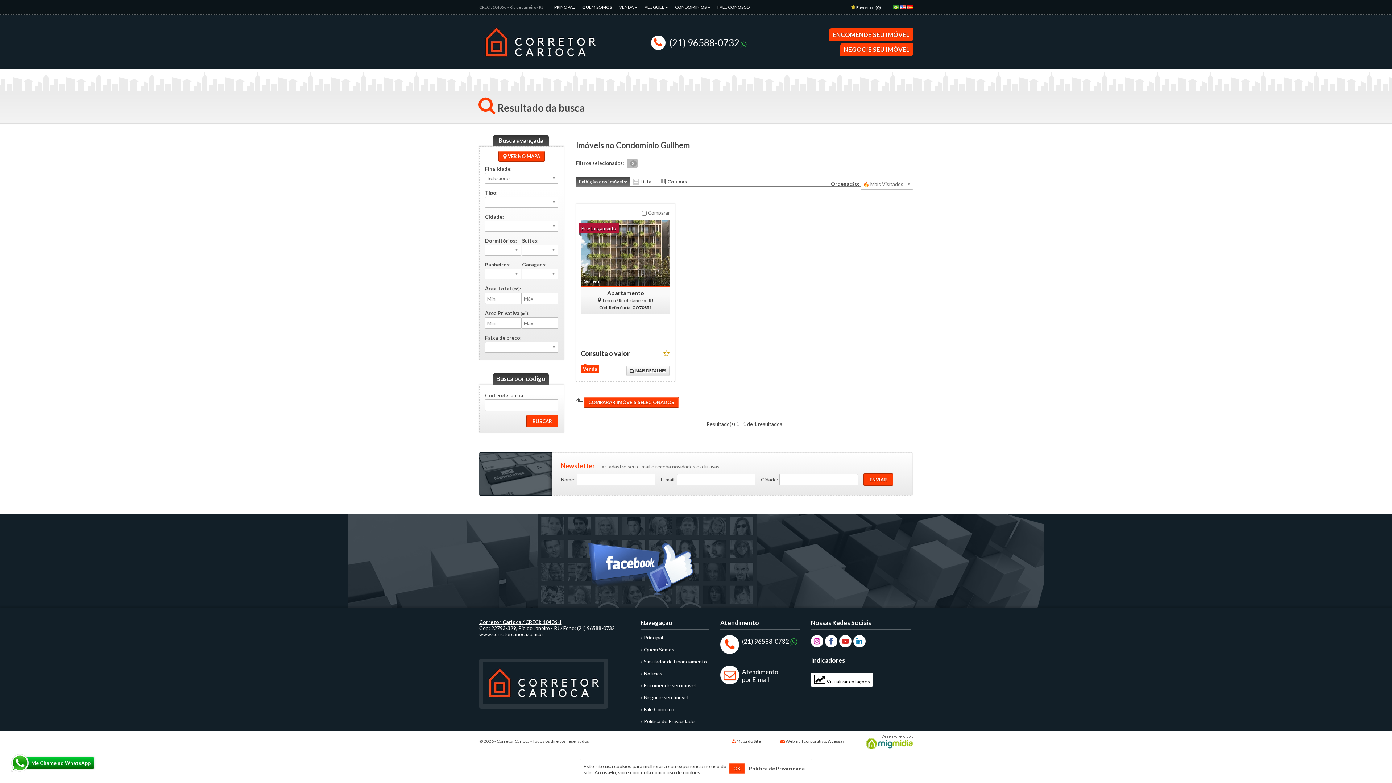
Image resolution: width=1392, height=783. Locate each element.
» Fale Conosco (657, 709)
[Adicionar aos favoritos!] (666, 353)
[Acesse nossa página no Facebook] (642, 571)
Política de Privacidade (777, 768)
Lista (646, 181)
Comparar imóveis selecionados (631, 402)
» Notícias (651, 673)
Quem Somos (597, 7)
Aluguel (655, 7)
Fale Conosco (733, 7)
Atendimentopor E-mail (760, 675)
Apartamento (625, 292)
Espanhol (911, 9)
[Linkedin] (859, 641)
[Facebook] (831, 641)
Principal (564, 7)
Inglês (904, 9)
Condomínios (691, 7)
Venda (626, 7)
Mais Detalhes (650, 370)
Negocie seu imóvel (877, 49)
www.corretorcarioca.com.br (511, 634)
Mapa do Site (749, 741)
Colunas (677, 181)
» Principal (652, 637)
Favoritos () (868, 7)
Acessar (836, 741)
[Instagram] (817, 641)
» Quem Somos (657, 649)
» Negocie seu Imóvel (664, 697)
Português (897, 9)
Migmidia (887, 742)
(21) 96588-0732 (704, 43)
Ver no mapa (523, 156)
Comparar (658, 213)
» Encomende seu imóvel (668, 685)
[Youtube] (845, 641)
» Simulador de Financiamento (674, 661)
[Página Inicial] (540, 61)
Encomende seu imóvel (871, 34)
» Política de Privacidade (668, 721)
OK (737, 768)
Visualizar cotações (847, 681)
